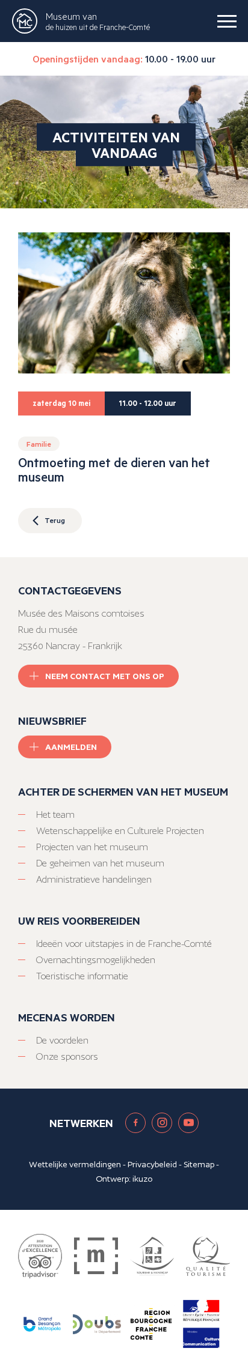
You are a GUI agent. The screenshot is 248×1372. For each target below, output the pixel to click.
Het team (55, 814)
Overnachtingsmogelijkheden (95, 960)
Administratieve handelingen (94, 879)
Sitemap (199, 1164)
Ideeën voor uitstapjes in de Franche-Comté (124, 943)
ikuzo (142, 1178)
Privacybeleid (152, 1164)
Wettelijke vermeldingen (75, 1164)
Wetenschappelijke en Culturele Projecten (120, 830)
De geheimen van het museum (100, 863)
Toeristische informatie (82, 976)
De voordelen (62, 1040)
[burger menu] (227, 21)
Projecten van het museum (92, 847)
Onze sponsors (67, 1056)
